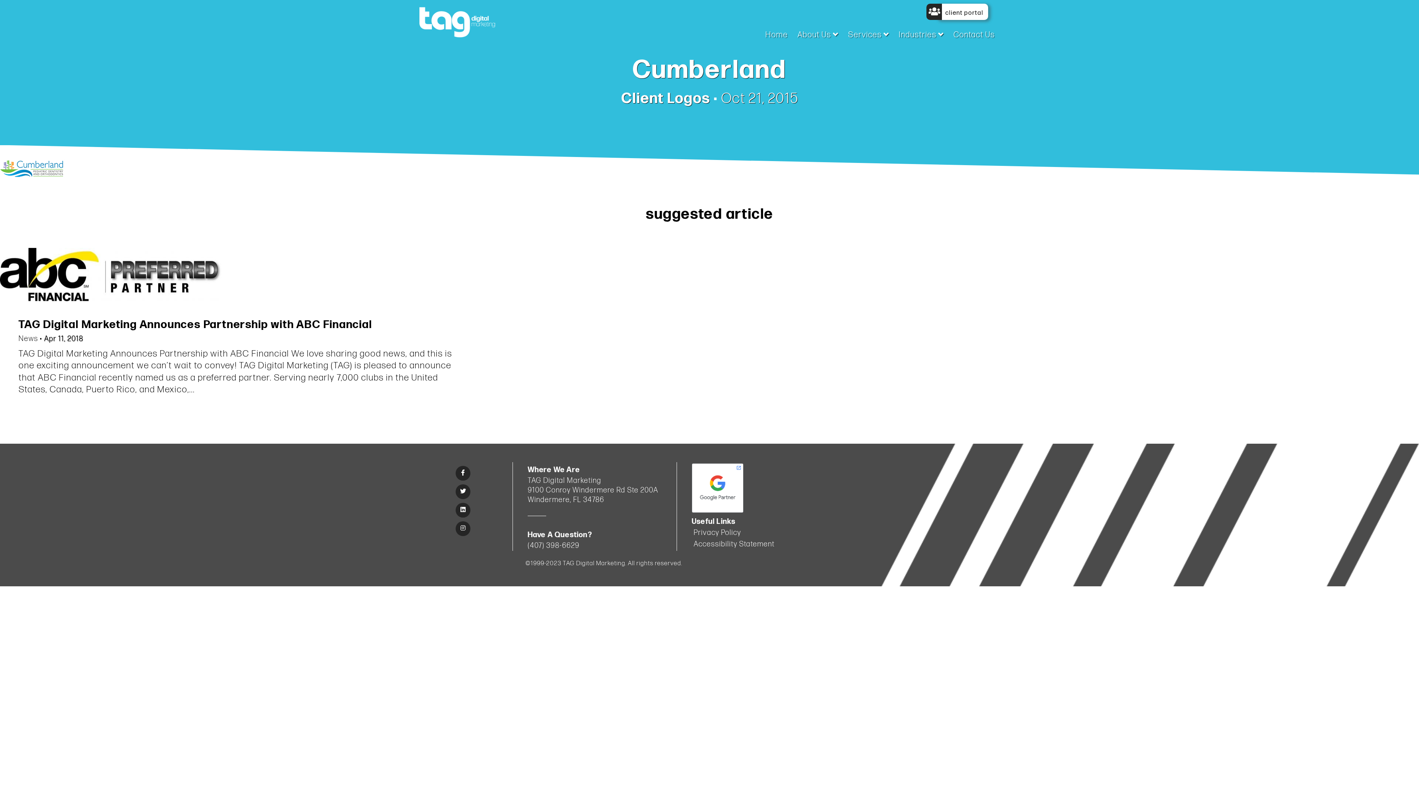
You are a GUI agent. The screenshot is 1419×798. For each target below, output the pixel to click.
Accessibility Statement (734, 544)
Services (866, 35)
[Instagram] (463, 528)
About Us (815, 35)
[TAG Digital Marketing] (457, 22)
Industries (918, 35)
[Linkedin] (463, 510)
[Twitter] (463, 491)
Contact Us (974, 35)
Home (776, 35)
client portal (963, 13)
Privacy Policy (717, 532)
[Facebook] (463, 473)
